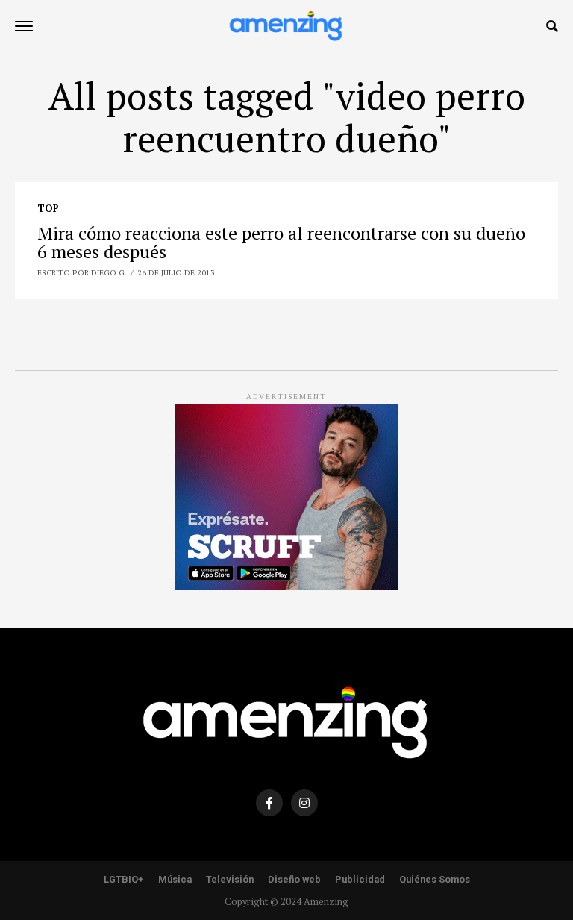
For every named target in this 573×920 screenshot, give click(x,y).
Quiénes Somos (434, 879)
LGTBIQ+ (124, 879)
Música (175, 879)
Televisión (230, 879)
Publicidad (360, 879)
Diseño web (294, 879)
